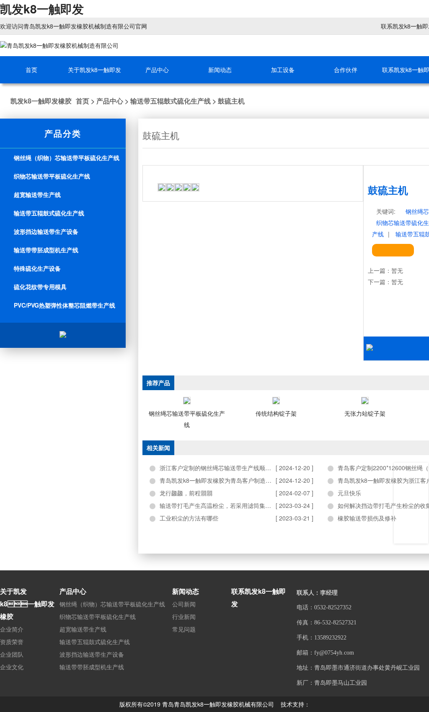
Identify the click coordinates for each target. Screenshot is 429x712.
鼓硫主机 (231, 101)
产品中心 (109, 101)
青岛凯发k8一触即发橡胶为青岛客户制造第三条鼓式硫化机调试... (236, 480)
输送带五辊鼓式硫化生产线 (170, 101)
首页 (82, 101)
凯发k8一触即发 (42, 8)
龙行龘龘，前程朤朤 (186, 493)
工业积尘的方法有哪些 (189, 518)
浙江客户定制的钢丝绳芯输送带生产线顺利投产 (221, 467)
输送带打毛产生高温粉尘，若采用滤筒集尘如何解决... (230, 505)
